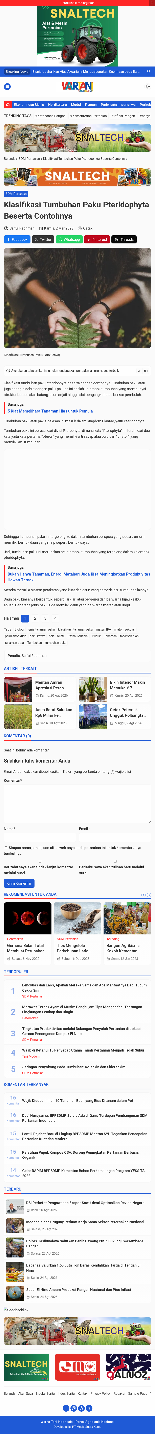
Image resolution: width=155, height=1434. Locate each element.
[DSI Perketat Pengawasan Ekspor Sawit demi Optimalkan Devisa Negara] (15, 1206)
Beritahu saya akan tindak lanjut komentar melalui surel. (38, 870)
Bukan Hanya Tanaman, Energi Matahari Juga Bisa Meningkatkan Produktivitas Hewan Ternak (79, 577)
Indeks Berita (45, 1394)
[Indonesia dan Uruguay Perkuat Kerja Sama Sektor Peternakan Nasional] (15, 1225)
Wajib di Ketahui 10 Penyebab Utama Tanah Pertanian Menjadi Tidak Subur (83, 1050)
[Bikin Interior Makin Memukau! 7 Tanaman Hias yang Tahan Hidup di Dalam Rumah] (93, 689)
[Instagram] (73, 1408)
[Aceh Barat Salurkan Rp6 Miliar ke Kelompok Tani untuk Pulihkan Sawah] (18, 716)
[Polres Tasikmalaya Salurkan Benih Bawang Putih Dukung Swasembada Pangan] (15, 1247)
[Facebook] (66, 1408)
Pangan (91, 105)
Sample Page (137, 1394)
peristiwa (128, 105)
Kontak (82, 1394)
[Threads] (81, 1408)
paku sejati (56, 636)
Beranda (9, 1394)
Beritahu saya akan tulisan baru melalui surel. (111, 870)
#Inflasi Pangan (123, 116)
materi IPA (103, 629)
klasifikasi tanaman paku (75, 629)
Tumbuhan (34, 643)
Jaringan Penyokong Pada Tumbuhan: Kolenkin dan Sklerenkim (73, 1067)
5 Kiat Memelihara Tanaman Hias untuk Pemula (50, 411)
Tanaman (110, 636)
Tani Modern (31, 1056)
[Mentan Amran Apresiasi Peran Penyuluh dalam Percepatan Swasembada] (18, 689)
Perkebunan (70, 939)
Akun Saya (25, 1394)
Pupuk (96, 636)
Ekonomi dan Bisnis (29, 105)
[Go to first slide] (149, 895)
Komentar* (13, 780)
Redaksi (119, 1394)
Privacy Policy (100, 1394)
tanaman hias (129, 636)
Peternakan (30, 1018)
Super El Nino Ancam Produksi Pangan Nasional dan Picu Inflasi (78, 1289)
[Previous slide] (143, 895)
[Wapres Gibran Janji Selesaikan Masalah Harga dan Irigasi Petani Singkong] (33, 918)
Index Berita (66, 1394)
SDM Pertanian (16, 194)
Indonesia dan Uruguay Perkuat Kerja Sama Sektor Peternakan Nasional (85, 1222)
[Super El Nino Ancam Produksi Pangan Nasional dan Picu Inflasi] (15, 1293)
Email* (84, 829)
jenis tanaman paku (41, 629)
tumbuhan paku (33, 383)
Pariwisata (109, 105)
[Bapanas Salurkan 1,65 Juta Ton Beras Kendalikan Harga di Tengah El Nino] (15, 1272)
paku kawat (37, 636)
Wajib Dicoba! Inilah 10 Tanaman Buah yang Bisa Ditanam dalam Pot (77, 1100)
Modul (76, 105)
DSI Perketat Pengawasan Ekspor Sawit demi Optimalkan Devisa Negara (85, 1203)
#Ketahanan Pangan (50, 116)
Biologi (19, 629)
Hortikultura (57, 105)
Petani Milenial (77, 636)
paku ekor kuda (15, 636)
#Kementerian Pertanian (88, 116)
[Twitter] (89, 1408)
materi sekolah (124, 629)
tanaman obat (14, 643)
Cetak (87, 228)
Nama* (9, 829)
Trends (17, 939)
